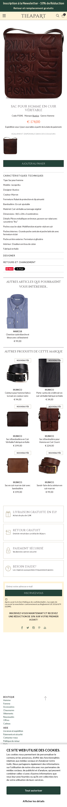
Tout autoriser (33, 790)
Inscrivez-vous (33, 592)
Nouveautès (8, 717)
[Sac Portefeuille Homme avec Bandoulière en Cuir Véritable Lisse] (10, 145)
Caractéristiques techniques (23, 175)
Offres (6, 720)
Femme (6, 703)
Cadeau (6, 723)
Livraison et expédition (13, 731)
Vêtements (8, 713)
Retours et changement (19, 262)
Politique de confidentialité (34, 602)
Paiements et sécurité (13, 734)
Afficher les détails (33, 801)
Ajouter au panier (33, 163)
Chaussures (8, 710)
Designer (9, 255)
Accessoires (8, 707)
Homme (7, 700)
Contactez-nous (10, 738)
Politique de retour (11, 741)
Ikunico (36, 116)
